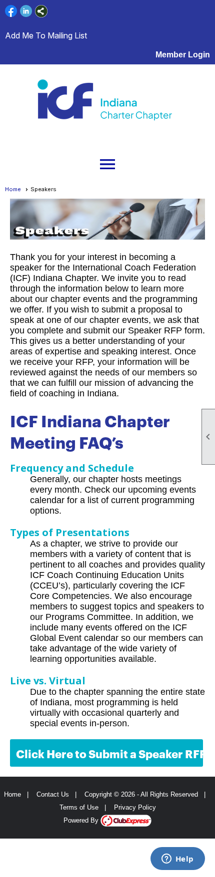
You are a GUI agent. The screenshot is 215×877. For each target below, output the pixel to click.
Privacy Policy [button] (135, 807)
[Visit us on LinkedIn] (26, 11)
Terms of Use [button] (79, 807)
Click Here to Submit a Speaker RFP (109, 753)
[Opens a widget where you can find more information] (177, 859)
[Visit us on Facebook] (11, 11)
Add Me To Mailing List (46, 35)
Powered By (82, 820)
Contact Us (52, 794)
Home (13, 189)
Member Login (183, 54)
